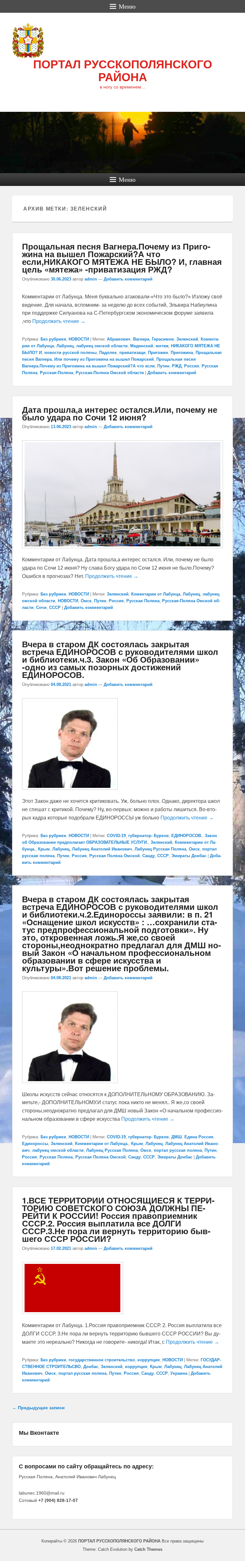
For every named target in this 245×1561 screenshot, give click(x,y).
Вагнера (141, 339)
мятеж (162, 345)
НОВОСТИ (79, 339)
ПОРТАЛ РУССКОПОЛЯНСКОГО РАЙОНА (122, 71)
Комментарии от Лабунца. (102, 1143)
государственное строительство (102, 1359)
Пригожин (158, 352)
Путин (163, 366)
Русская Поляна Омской (114, 855)
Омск (86, 600)
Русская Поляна (143, 600)
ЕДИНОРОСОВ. (186, 835)
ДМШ (176, 1136)
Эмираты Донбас (188, 855)
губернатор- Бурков (148, 835)
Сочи (41, 607)
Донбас (90, 1366)
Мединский (141, 345)
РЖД (177, 366)
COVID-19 (116, 835)
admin (91, 279)
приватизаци (132, 352)
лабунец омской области (102, 345)
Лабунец (65, 345)
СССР (55, 607)
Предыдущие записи (38, 1407)
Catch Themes (148, 1549)
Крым (44, 849)
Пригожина (182, 352)
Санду (148, 855)
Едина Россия (198, 1136)
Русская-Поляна (56, 372)
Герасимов (163, 339)
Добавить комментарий (128, 279)
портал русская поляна (178, 1150)
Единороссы (35, 1143)
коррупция (148, 1359)
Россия (191, 366)
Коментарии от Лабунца (155, 594)
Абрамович (118, 339)
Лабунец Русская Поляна (160, 849)
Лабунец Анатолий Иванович (102, 849)
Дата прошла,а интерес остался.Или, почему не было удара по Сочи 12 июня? (119, 413)
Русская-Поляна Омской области (110, 372)
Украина (178, 1373)
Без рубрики (53, 339)
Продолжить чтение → (58, 321)
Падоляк (108, 352)
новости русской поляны (70, 352)
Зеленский (187, 339)
